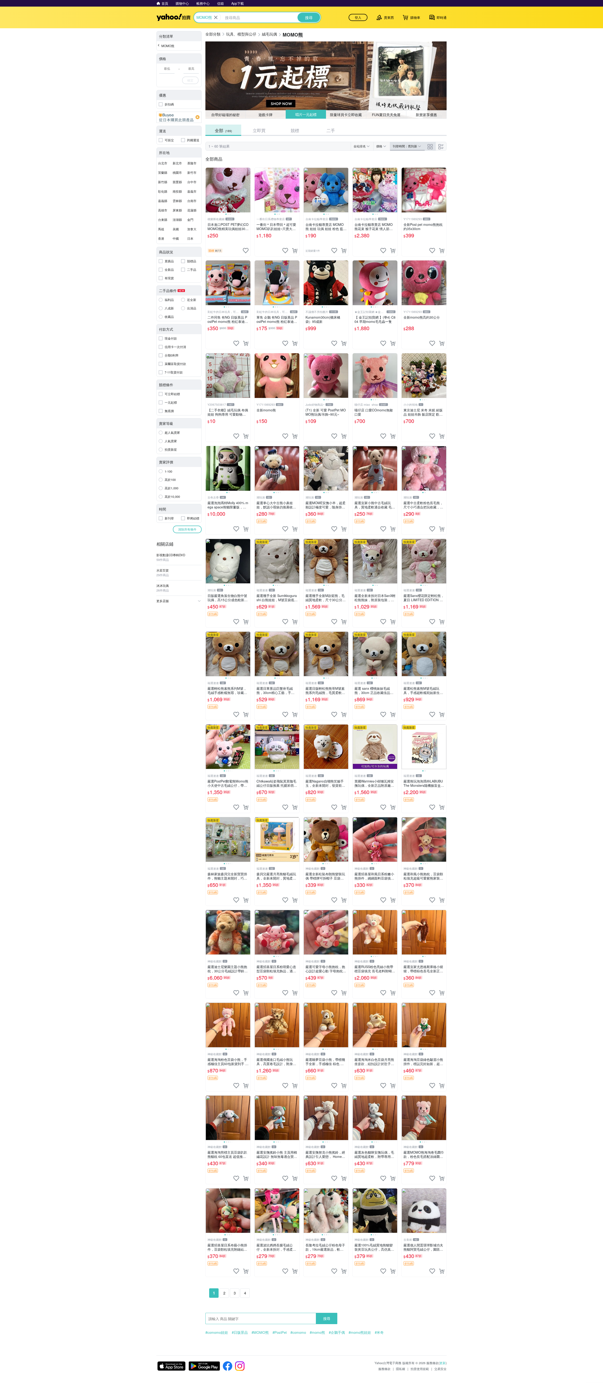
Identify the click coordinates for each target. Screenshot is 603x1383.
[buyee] (179, 117)
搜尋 (326, 1318)
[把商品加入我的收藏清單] (246, 250)
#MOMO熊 (260, 1332)
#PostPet (280, 1332)
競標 (295, 130)
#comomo (298, 1332)
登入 (358, 17)
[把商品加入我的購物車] (294, 250)
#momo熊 (317, 1332)
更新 (443, 1363)
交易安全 (440, 1369)
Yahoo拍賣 (173, 17)
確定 (190, 80)
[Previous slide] (209, 190)
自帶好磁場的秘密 (225, 114)
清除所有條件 (187, 529)
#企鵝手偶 (337, 1332)
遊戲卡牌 (265, 114)
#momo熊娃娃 (360, 1332)
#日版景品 (240, 1332)
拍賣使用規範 (420, 1369)
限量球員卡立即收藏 (346, 114)
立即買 (259, 130)
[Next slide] (247, 190)
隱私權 (400, 1369)
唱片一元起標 (305, 114)
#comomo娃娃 (216, 1332)
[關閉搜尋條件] (216, 17)
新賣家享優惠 (426, 114)
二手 (330, 130)
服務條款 (384, 1369)
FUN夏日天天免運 (386, 114)
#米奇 (379, 1332)
